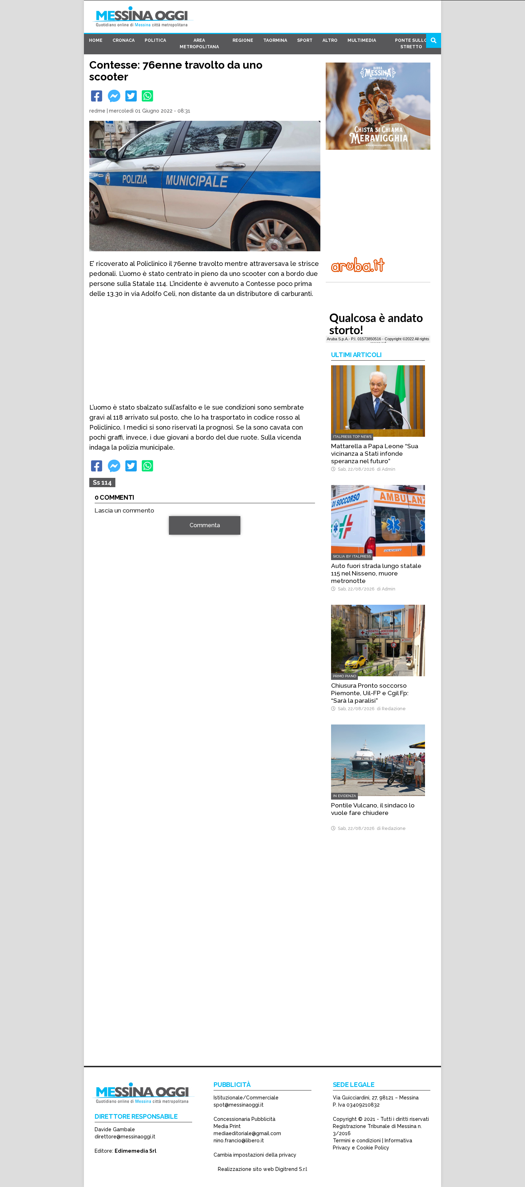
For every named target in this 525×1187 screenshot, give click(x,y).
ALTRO (330, 40)
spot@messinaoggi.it (239, 1105)
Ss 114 (102, 482)
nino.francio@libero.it (239, 1140)
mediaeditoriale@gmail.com (247, 1133)
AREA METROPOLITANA (199, 43)
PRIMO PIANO (344, 676)
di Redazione (390, 708)
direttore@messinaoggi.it (125, 1136)
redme (97, 111)
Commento (109, 529)
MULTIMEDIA (362, 40)
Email (103, 628)
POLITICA (155, 40)
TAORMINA (275, 40)
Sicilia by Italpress (352, 556)
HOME (95, 40)
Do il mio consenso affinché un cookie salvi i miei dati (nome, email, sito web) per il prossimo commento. (200, 663)
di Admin (385, 469)
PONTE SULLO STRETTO (411, 43)
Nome (104, 615)
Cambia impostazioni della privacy (255, 1155)
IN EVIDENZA (344, 796)
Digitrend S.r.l (291, 1169)
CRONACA (123, 40)
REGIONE (242, 40)
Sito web (106, 641)
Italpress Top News (352, 437)
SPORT (304, 40)
